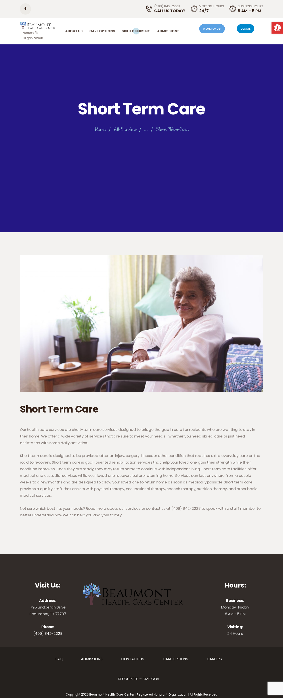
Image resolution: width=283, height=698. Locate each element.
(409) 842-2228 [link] (48, 633)
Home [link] (100, 129)
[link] (277, 28)
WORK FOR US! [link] (212, 28)
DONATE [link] (245, 28)
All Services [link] (125, 129)
